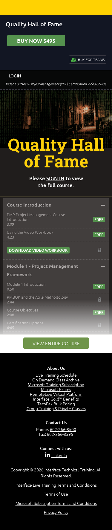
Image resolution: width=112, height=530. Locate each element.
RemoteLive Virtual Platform (56, 394)
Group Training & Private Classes (56, 408)
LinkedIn (59, 455)
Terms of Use (56, 494)
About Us (56, 368)
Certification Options (25, 323)
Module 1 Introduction (26, 284)
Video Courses (16, 83)
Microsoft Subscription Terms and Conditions (56, 503)
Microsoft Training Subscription (56, 384)
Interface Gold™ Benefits (56, 399)
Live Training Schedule (56, 375)
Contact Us (56, 422)
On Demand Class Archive (56, 380)
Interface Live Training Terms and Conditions (56, 485)
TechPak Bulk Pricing (56, 404)
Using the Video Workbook (30, 232)
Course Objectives (22, 310)
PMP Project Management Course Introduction (36, 217)
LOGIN (15, 76)
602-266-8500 (63, 429)
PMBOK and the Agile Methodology (37, 297)
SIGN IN (55, 178)
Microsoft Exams (56, 389)
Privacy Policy (56, 512)
